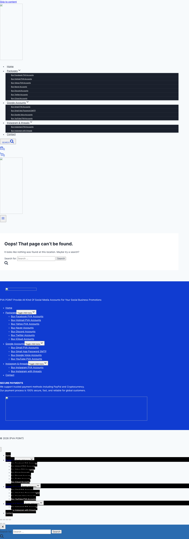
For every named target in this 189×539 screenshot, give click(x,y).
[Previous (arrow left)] (1, 523)
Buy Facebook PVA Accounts (22, 75)
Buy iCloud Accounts (19, 98)
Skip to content (8, 1)
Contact (11, 134)
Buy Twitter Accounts (19, 94)
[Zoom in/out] (1, 519)
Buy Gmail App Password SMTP (23, 111)
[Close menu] (1, 449)
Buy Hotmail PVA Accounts (21, 79)
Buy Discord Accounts (19, 91)
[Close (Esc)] (10, 519)
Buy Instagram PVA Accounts (22, 127)
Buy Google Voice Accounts (22, 115)
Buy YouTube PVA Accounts (22, 118)
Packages (11, 312)
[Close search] (3, 527)
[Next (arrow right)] (4, 523)
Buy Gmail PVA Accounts (20, 107)
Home (10, 66)
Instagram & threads (17, 363)
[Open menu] (3, 218)
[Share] (7, 519)
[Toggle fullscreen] (4, 519)
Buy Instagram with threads (21, 131)
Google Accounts (15, 343)
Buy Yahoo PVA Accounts (21, 83)
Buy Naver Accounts (19, 87)
